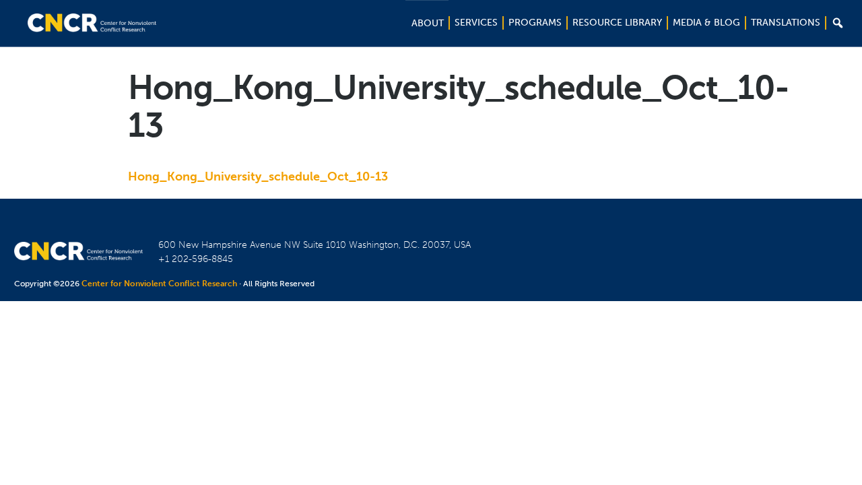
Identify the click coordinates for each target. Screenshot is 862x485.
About (427, 23)
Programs (535, 22)
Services (476, 22)
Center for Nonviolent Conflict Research (159, 283)
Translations (785, 22)
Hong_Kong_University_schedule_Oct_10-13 (258, 176)
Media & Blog (706, 22)
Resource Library (617, 22)
